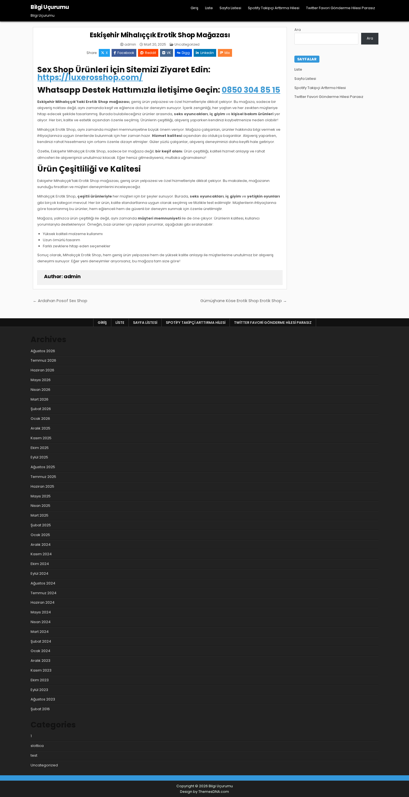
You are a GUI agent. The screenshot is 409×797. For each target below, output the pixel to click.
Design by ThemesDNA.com (204, 791)
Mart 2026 (39, 399)
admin (130, 44)
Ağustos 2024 (43, 583)
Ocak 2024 (40, 650)
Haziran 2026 (42, 370)
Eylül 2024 (39, 573)
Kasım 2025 (41, 438)
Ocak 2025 (40, 534)
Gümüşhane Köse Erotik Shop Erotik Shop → (243, 300)
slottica (37, 745)
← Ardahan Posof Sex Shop (60, 300)
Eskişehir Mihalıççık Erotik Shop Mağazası (160, 35)
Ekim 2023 (40, 680)
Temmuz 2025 (43, 476)
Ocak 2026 (40, 418)
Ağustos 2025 (43, 467)
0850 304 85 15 (251, 90)
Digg (186, 52)
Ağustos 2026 (43, 351)
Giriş (194, 8)
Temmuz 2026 (43, 360)
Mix (227, 52)
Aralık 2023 (40, 660)
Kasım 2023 (41, 670)
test (34, 755)
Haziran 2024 (43, 602)
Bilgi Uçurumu (50, 7)
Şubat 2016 (40, 709)
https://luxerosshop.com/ (90, 77)
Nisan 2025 (40, 505)
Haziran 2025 (42, 486)
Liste (209, 8)
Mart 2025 (39, 515)
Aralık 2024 (41, 544)
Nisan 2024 (41, 622)
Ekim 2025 (40, 447)
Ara (297, 29)
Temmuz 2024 (43, 593)
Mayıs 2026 (41, 380)
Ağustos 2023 (43, 699)
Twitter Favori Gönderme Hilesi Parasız (340, 8)
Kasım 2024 (41, 554)
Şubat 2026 (41, 408)
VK (169, 52)
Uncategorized (186, 44)
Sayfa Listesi (230, 8)
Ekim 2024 (40, 563)
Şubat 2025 (41, 525)
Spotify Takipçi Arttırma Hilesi (273, 8)
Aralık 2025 (40, 428)
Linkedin (207, 52)
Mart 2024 (40, 631)
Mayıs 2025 (41, 496)
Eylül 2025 (39, 457)
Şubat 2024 (41, 641)
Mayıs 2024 (41, 612)
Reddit (150, 52)
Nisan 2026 (40, 389)
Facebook (125, 52)
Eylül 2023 (39, 689)
